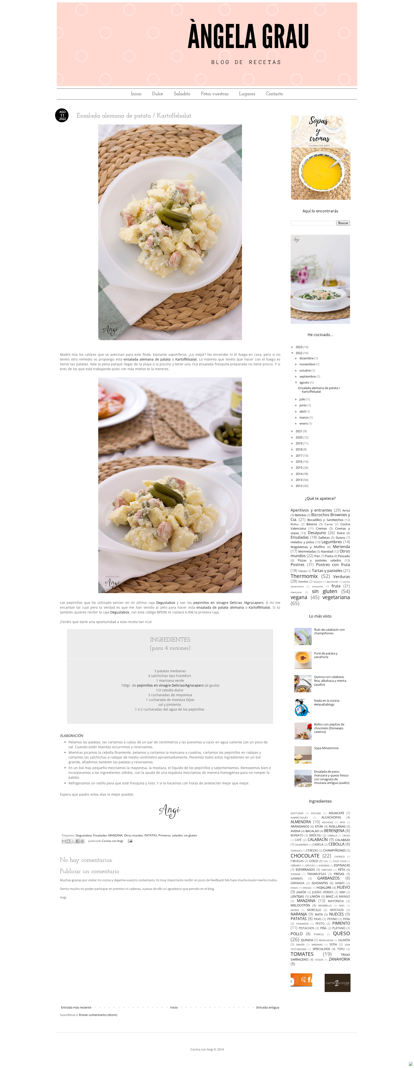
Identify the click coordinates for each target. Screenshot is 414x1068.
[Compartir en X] (73, 841)
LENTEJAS (297, 896)
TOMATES (302, 954)
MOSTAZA (337, 910)
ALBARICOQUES (299, 817)
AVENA (295, 831)
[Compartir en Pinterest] (82, 841)
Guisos (340, 537)
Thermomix (304, 576)
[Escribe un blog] (68, 841)
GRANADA (298, 883)
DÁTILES (310, 865)
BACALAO (312, 831)
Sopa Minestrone (326, 748)
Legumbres (332, 541)
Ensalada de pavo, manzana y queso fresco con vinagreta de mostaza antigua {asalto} (332, 777)
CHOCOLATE (305, 855)
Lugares (247, 94)
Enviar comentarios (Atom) (98, 1015)
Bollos (295, 524)
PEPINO (332, 919)
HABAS (340, 883)
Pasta (329, 556)
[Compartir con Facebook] (77, 841)
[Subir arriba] (411, 1064)
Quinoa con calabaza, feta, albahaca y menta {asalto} (330, 680)
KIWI (342, 892)
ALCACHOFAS (331, 817)
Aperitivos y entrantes (311, 510)
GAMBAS (297, 878)
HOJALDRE (323, 887)
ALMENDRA (301, 821)
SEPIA (333, 944)
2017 (299, 455)
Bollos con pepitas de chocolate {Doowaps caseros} (329, 728)
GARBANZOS (328, 878)
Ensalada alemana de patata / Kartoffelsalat (319, 390)
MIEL (342, 905)
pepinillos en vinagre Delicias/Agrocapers (170, 685)
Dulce (157, 94)
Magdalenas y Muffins (308, 547)
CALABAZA (342, 840)
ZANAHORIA (339, 959)
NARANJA (299, 914)
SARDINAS (316, 944)
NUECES (336, 914)
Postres (298, 564)
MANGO (344, 896)
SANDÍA (300, 944)
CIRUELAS (297, 861)
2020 (299, 437)
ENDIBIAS (324, 865)
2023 (299, 347)
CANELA (317, 844)
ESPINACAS (342, 865)
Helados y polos (302, 542)
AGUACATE (336, 813)
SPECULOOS (321, 949)
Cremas (321, 528)
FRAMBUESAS (316, 874)
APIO (342, 822)
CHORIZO (339, 856)
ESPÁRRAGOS (305, 869)
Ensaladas (100, 835)
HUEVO (343, 887)
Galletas (324, 537)
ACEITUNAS (297, 813)
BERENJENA (334, 830)
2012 (299, 486)
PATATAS (150, 835)
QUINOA (307, 940)
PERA (346, 919)
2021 (299, 431)
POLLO (297, 933)
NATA (319, 914)
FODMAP (295, 874)
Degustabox (165, 602)
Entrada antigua (267, 1007)
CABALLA (332, 835)
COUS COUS (339, 861)
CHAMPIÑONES (334, 850)
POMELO (319, 934)
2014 (299, 474)
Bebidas (300, 515)
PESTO (320, 923)
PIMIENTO (341, 923)
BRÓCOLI (315, 835)
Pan (317, 556)
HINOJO (307, 887)
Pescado (344, 556)
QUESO (341, 933)
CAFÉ (298, 840)
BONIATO (297, 835)
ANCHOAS (327, 822)
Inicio (136, 94)
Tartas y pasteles (327, 570)
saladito (177, 835)
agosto (304, 382)
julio (302, 399)
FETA (341, 869)
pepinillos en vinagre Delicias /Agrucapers (228, 602)
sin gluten (190, 835)
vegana (299, 597)
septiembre (307, 376)
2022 (299, 353)
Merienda (341, 546)
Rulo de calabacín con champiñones (329, 631)
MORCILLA (314, 910)
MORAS (295, 910)
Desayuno (317, 532)
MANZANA (115, 835)
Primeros (164, 835)
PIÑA (323, 928)
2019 (299, 443)
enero (304, 423)
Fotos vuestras (214, 94)
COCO (313, 861)
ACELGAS (316, 813)
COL (325, 861)
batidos (303, 581)
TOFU (341, 949)
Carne (329, 524)
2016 (299, 461)
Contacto (274, 94)
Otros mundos (133, 835)
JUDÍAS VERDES (322, 892)
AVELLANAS (337, 826)
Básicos (311, 524)
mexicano (296, 592)
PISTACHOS (306, 928)
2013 (299, 480)
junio (303, 405)
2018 (299, 449)
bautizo (318, 581)
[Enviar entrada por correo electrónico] (129, 841)
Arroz (346, 510)
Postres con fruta (333, 564)
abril (302, 411)
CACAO (346, 835)
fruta (336, 586)
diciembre (306, 358)
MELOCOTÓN (300, 905)
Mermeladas (307, 551)
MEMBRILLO (325, 905)
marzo (304, 417)
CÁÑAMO (296, 865)
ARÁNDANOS (300, 826)
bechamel (332, 581)
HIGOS (294, 887)
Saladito (182, 94)
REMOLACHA (326, 940)
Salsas (302, 571)
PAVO (317, 919)
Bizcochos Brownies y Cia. (320, 517)
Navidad (327, 551)
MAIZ (329, 896)
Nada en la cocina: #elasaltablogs (327, 702)
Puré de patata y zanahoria (326, 655)
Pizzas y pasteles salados (319, 560)
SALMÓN (344, 940)
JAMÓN (301, 892)
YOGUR (319, 959)
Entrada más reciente (76, 1007)
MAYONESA (336, 901)
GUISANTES (320, 883)
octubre (305, 370)
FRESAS (339, 874)
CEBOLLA (336, 844)
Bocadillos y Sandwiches (325, 520)
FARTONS (327, 869)
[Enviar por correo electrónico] (64, 841)
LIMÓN (315, 896)
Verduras (341, 576)
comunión (317, 586)
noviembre (307, 364)
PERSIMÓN (302, 923)
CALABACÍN (318, 839)
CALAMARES (301, 844)
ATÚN (319, 826)
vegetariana (336, 597)
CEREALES (296, 850)
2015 (299, 467)
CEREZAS (312, 850)
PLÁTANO (338, 928)
